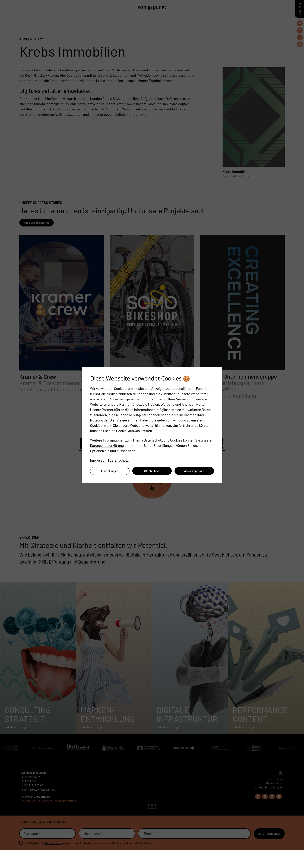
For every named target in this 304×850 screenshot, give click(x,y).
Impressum (98, 460)
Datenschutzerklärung (107, 445)
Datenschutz (119, 460)
